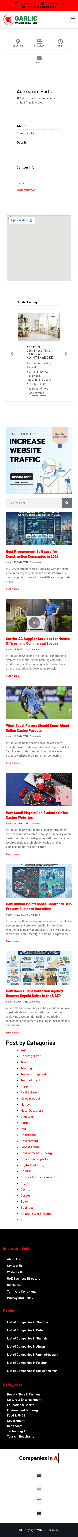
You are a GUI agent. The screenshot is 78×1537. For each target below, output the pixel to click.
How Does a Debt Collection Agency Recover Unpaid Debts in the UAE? (34, 993)
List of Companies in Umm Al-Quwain (32, 1354)
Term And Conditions (21, 1291)
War (23, 1050)
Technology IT (30, 1080)
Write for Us (15, 1272)
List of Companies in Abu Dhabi (28, 1322)
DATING (26, 1171)
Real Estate (29, 1092)
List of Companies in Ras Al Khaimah (32, 1370)
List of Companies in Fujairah (27, 1362)
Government (29, 1141)
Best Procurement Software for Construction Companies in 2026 (32, 553)
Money (25, 1104)
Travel (25, 1062)
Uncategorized (31, 1056)
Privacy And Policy (20, 1298)
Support (26, 1086)
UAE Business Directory (23, 1278)
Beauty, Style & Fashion (37, 1213)
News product (30, 1098)
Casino (25, 1189)
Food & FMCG (30, 1147)
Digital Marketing (32, 1165)
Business (27, 1207)
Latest (25, 1122)
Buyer (25, 1201)
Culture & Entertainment (38, 1177)
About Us (13, 1259)
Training (26, 1068)
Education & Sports (34, 1159)
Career (25, 1195)
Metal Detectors (32, 1110)
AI (22, 1219)
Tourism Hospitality (34, 1074)
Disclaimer (14, 1285)
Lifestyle (27, 1116)
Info (23, 1128)
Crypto (25, 1183)
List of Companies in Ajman (26, 1346)
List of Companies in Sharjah (27, 1338)
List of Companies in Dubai (25, 1330)
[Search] (67, 503)
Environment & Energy (37, 1153)
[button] (72, 19)
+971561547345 (26, 190)
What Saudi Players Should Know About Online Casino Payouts (37, 727)
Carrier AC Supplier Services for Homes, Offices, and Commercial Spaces (38, 640)
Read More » (12, 588)
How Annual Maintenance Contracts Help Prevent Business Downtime (39, 906)
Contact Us (15, 1265)
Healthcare (28, 1135)
